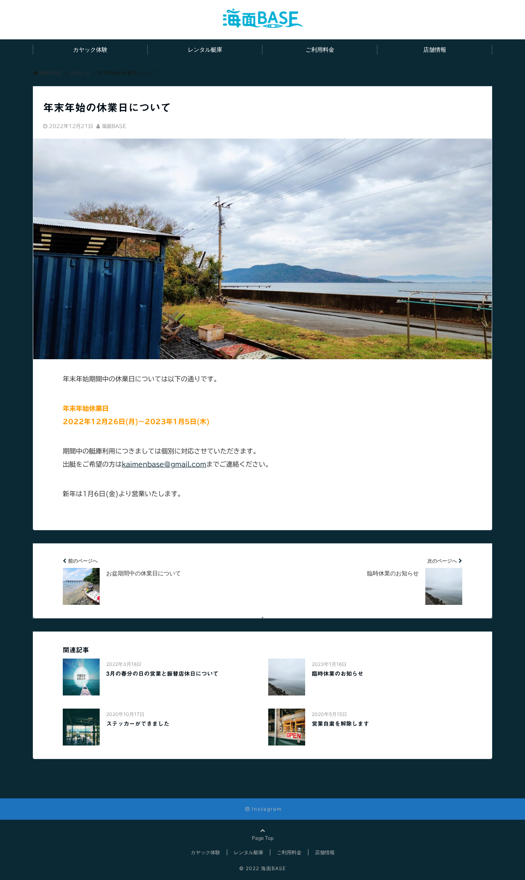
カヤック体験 (90, 49)
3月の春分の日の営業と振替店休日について (162, 674)
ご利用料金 (320, 49)
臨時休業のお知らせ (337, 674)
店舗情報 (434, 49)
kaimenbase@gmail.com (164, 464)
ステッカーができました (137, 724)
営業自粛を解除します (340, 724)
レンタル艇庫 (205, 49)
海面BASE (114, 125)
